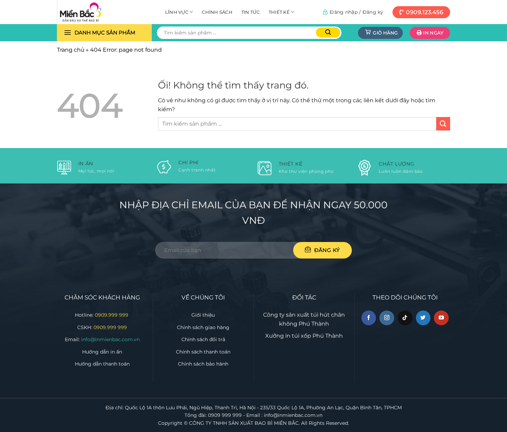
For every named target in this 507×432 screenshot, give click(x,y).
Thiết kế (279, 12)
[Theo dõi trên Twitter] (423, 317)
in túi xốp (298, 336)
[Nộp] (328, 33)
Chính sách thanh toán (203, 352)
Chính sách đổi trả (203, 339)
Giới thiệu (203, 315)
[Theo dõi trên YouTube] (441, 317)
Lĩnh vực (176, 12)
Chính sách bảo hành (203, 364)
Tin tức (250, 12)
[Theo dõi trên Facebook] (368, 317)
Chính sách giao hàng (203, 327)
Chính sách (217, 12)
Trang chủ (70, 49)
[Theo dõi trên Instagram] (386, 317)
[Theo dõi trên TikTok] (405, 317)
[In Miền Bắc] (91, 12)
